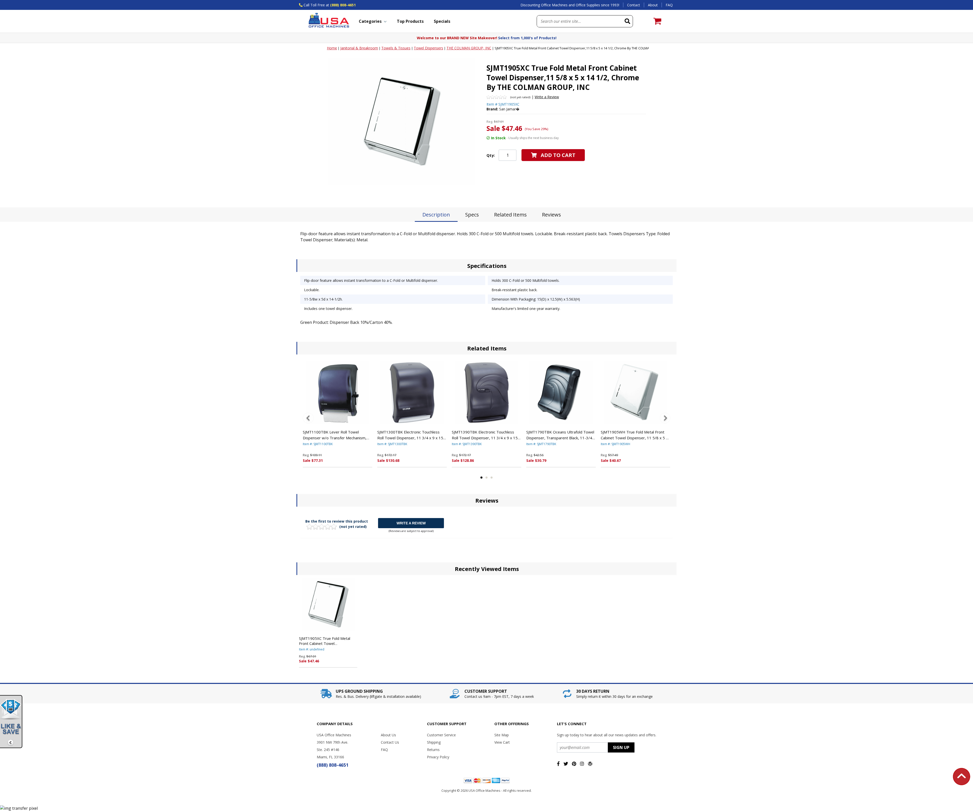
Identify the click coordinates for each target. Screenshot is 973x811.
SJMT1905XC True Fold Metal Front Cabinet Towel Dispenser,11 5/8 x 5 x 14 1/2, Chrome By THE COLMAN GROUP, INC (326, 641)
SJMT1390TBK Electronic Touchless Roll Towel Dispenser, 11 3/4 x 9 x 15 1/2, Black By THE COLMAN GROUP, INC (485, 435)
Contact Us (390, 742)
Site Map (501, 735)
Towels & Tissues (395, 48)
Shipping (434, 742)
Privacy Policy (438, 757)
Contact (633, 5)
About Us (388, 735)
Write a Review (547, 96)
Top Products (410, 21)
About (653, 5)
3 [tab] (492, 478)
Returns (433, 749)
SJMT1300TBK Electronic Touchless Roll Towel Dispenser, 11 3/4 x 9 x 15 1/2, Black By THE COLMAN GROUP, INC (410, 435)
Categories (370, 21)
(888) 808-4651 (343, 5)
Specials (442, 21)
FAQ (669, 5)
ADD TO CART (558, 155)
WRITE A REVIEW (411, 523)
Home (332, 48)
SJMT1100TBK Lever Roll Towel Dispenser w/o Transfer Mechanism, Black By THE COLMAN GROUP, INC (334, 435)
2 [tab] (486, 478)
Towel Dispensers (428, 48)
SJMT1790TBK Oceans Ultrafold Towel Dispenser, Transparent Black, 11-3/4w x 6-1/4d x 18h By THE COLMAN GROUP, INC (560, 435)
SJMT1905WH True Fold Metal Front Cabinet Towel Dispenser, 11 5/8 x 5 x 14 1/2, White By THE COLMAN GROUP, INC (634, 435)
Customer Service (441, 735)
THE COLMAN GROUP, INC (468, 48)
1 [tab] (481, 478)
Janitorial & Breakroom (359, 48)
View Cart (502, 742)
